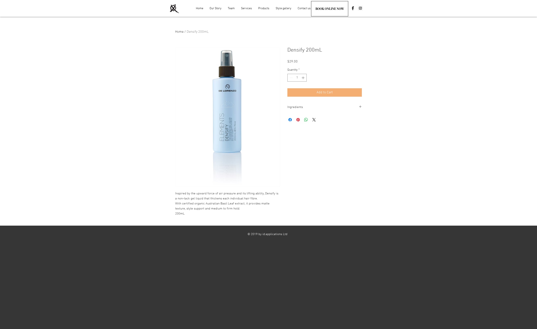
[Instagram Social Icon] (360, 8)
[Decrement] (290, 77)
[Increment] (303, 77)
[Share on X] (314, 119)
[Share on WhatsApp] (306, 119)
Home (179, 32)
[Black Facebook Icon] (352, 8)
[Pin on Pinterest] (298, 119)
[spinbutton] (297, 77)
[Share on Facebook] (290, 119)
